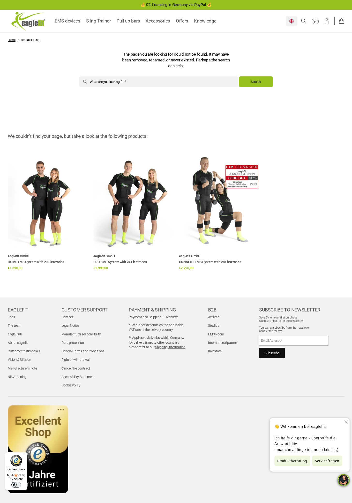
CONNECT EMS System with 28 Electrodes (210, 262)
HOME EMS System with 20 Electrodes (36, 262)
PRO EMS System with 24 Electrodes (120, 262)
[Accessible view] (315, 21)
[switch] (16, 485)
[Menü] (24, 455)
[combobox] (158, 81)
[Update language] (291, 21)
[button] (303, 21)
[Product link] (48, 207)
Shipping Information (170, 347)
